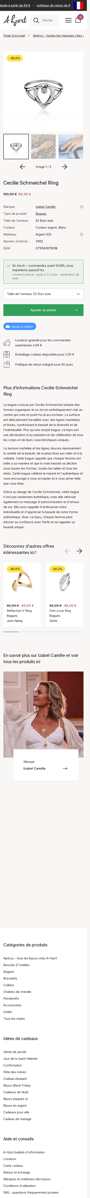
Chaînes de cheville (17, 992)
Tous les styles (14, 1019)
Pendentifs (11, 998)
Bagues (41, 214)
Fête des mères (14, 1072)
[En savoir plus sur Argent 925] (82, 234)
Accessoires (12, 1005)
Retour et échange (16, 1172)
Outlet (7, 1012)
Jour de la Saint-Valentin (20, 1059)
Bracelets (10, 978)
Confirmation (12, 1065)
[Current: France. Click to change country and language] (78, 5)
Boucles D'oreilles (16, 965)
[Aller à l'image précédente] (22, 167)
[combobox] (48, 20)
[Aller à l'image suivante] (64, 167)
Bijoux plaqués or (15, 1099)
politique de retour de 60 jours (57, 5)
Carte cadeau (13, 1166)
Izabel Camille (45, 207)
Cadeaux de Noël (15, 1092)
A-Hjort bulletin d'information (24, 1152)
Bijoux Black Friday (17, 1085)
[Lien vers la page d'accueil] (15, 20)
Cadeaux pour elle (16, 1112)
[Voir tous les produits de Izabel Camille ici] (82, 207)
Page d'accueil (14, 36)
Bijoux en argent (15, 1105)
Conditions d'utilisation (19, 1186)
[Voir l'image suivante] (79, 551)
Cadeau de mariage (17, 1119)
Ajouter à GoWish (22, 326)
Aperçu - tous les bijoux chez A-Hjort (30, 958)
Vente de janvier (15, 1052)
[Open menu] (68, 20)
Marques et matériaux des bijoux (26, 1179)
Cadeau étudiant (15, 1079)
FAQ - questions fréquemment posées (31, 1192)
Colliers (8, 985)
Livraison (9, 1159)
